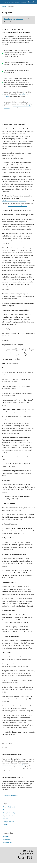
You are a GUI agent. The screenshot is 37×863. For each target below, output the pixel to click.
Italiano (5, 819)
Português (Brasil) (9, 807)
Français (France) (8, 822)
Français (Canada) (9, 813)
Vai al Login (8, 19)
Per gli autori (6, 839)
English (5, 810)
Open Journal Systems (10, 795)
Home (4, 6)
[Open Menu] (2, 2)
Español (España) (8, 816)
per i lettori (6, 837)
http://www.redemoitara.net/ (17, 206)
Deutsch (5, 825)
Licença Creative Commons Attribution (16, 765)
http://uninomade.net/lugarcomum (14, 201)
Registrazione (18, 19)
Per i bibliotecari (7, 842)
